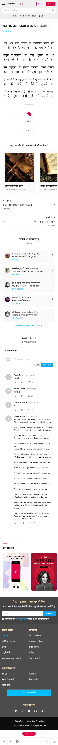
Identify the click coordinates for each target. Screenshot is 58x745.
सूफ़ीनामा (32, 674)
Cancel (36, 365)
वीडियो (34, 15)
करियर (31, 652)
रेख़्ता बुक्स (6, 685)
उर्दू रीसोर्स (6, 652)
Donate (41, 4)
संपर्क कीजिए (34, 647)
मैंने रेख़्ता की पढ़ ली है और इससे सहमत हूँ (27, 619)
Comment (47, 365)
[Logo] (11, 4)
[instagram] (35, 711)
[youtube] (29, 711)
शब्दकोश (26, 15)
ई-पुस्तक (42, 15)
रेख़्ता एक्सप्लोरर (35, 658)
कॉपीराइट (42, 721)
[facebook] (16, 711)
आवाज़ (28, 130)
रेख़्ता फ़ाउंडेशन (35, 636)
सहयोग (5, 636)
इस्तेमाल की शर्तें (31, 721)
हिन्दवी (4, 674)
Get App (51, 4)
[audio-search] (53, 10)
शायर (14, 15)
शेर (19, 15)
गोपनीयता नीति (21, 619)
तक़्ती (4, 647)
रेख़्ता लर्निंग (33, 679)
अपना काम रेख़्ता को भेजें (11, 658)
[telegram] (42, 711)
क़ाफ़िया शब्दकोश (9, 641)
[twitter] (22, 711)
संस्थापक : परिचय (36, 641)
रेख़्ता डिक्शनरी (8, 679)
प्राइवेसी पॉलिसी (17, 721)
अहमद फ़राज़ (7, 31)
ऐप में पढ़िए (29, 734)
